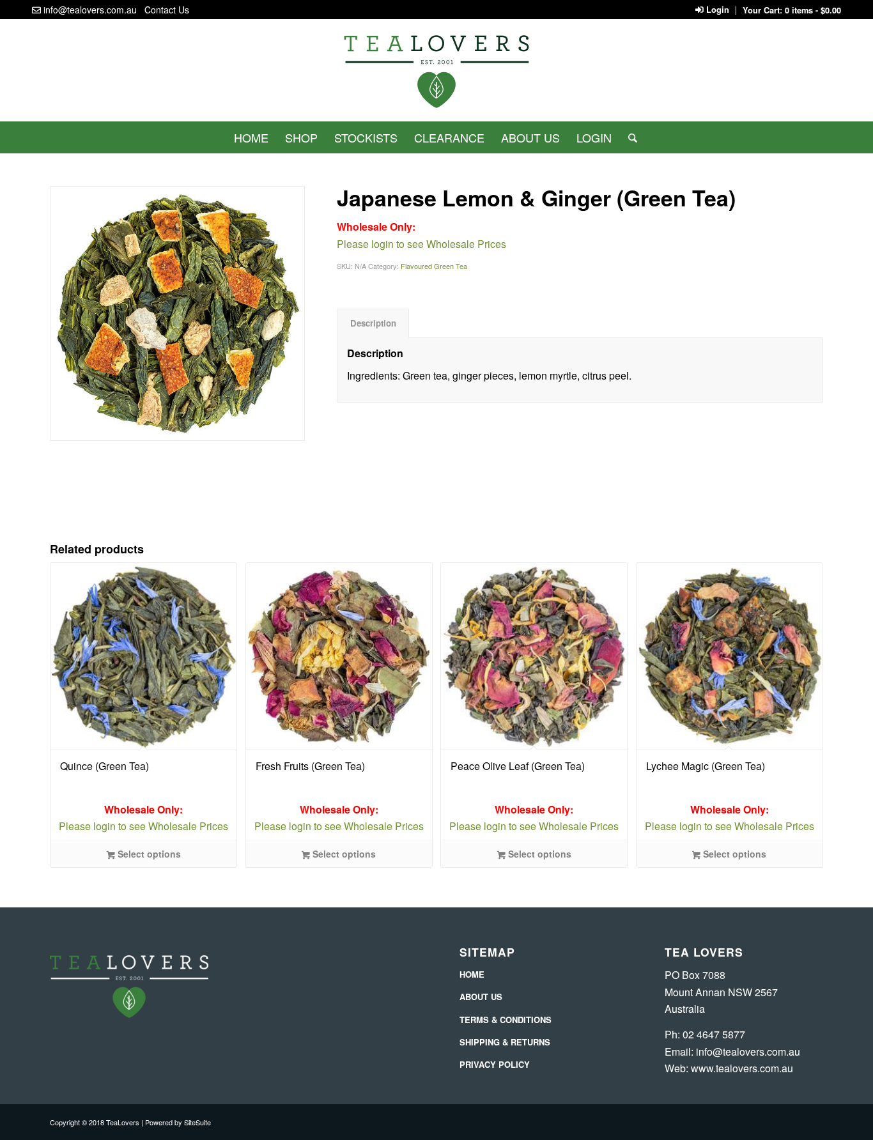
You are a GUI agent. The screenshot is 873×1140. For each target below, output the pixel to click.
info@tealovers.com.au (90, 9)
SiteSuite (197, 1122)
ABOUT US (481, 996)
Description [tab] (373, 323)
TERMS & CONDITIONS (506, 1019)
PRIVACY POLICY (495, 1064)
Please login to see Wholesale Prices (143, 817)
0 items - (813, 10)
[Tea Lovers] (436, 75)
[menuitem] (251, 137)
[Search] (628, 137)
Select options (148, 853)
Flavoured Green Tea (434, 266)
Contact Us (166, 9)
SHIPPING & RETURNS (505, 1042)
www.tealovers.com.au (742, 1068)
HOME (472, 974)
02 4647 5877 (714, 1034)
